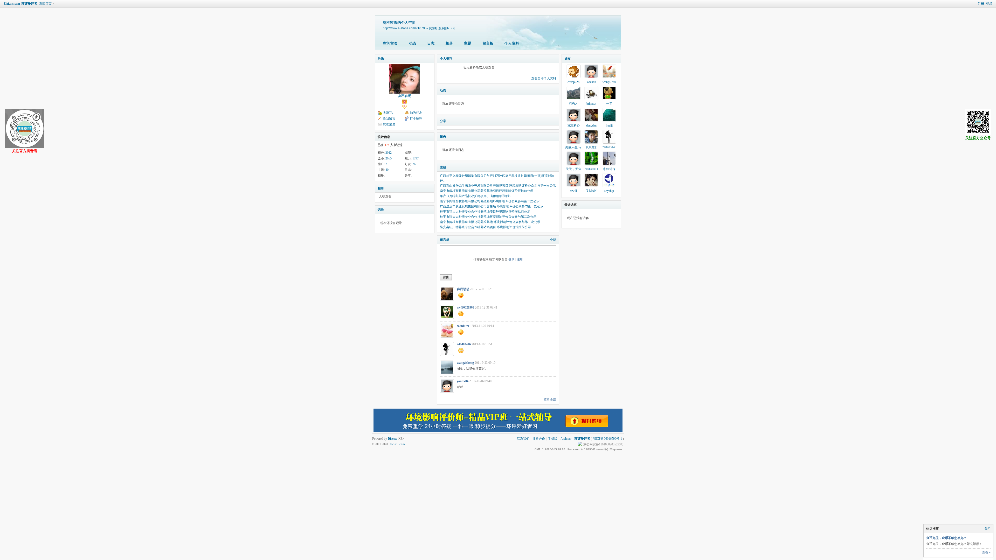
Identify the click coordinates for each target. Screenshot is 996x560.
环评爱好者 (582, 438)
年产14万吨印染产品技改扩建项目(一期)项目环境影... (476, 196)
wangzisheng (465, 363)
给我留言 (389, 118)
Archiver (566, 438)
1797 (415, 158)
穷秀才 (573, 104)
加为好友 (416, 113)
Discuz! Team (397, 444)
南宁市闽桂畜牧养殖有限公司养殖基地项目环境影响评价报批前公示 (486, 191)
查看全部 (550, 399)
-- (413, 153)
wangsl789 (609, 82)
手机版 (552, 438)
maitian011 (591, 169)
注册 (981, 3)
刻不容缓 (404, 96)
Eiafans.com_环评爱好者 (20, 3)
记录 (381, 210)
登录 (989, 3)
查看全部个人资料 (543, 78)
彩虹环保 (609, 169)
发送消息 (389, 124)
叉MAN (591, 191)
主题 (467, 43)
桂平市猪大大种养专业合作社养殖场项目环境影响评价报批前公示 (485, 211)
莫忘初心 (573, 125)
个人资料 (511, 43)
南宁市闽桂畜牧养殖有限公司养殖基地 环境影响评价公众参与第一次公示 (490, 222)
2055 (388, 158)
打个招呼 (416, 118)
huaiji (609, 125)
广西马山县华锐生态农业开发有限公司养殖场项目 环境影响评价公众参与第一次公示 (498, 185)
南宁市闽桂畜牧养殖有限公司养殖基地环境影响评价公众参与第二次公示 (490, 201)
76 (414, 164)
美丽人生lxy (573, 147)
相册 (449, 43)
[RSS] (450, 28)
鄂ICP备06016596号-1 (607, 438)
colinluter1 (464, 326)
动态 (412, 43)
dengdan (591, 125)
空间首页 (390, 43)
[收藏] (433, 28)
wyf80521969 (465, 307)
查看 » (986, 552)
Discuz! (393, 438)
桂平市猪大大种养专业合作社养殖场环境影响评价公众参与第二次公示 (488, 217)
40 (387, 170)
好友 (567, 58)
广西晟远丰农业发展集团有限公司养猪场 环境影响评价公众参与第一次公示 (491, 206)
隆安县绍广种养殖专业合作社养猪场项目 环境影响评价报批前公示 (485, 227)
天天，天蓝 (573, 169)
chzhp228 (573, 82)
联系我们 (523, 438)
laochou (591, 82)
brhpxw (591, 104)
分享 (443, 121)
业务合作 (538, 438)
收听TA (388, 113)
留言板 (487, 43)
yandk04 (462, 381)
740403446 (464, 344)
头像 (381, 58)
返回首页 (45, 3)
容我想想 (463, 289)
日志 (430, 43)
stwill (573, 191)
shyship (609, 191)
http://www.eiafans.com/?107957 (405, 28)
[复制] (442, 28)
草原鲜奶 (591, 147)
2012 (388, 153)
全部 (553, 240)
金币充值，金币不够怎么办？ (946, 538)
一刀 (609, 104)
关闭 (987, 528)
